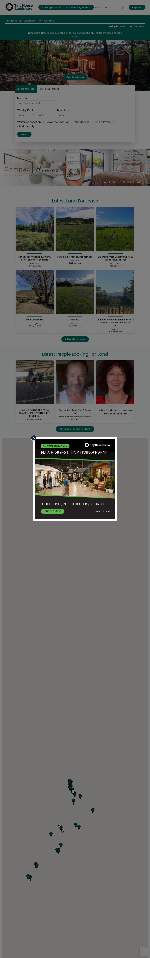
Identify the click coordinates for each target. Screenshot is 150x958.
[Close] (34, 438)
